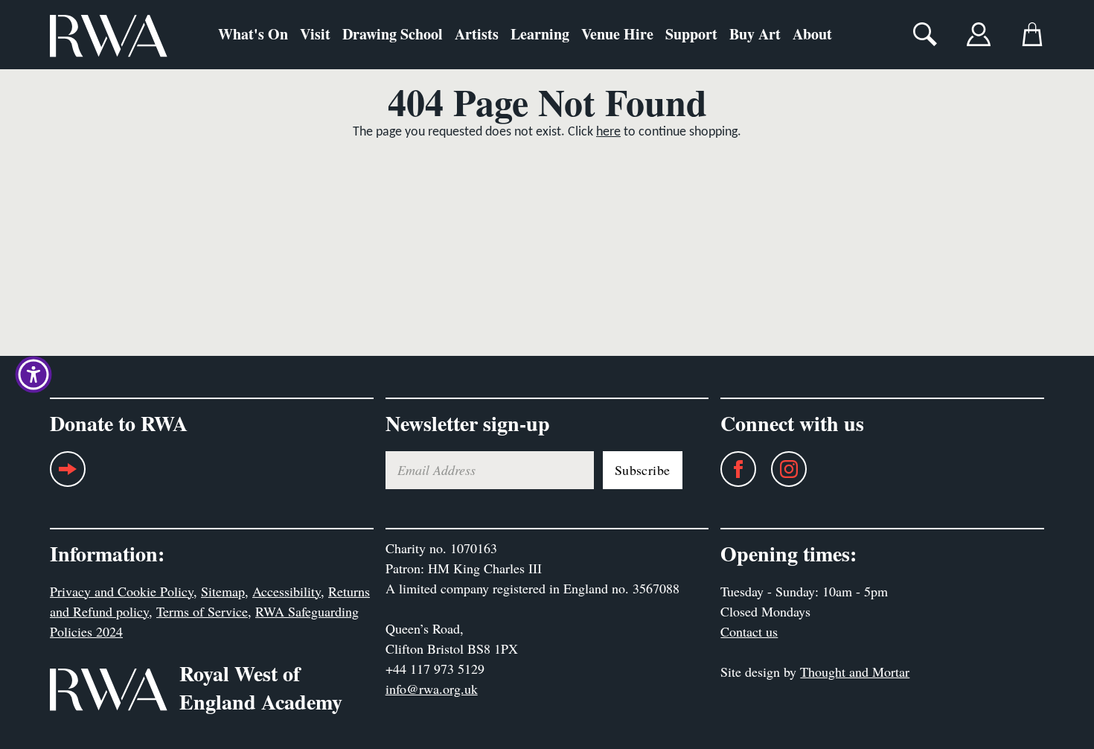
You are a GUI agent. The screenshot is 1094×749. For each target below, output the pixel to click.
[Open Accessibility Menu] (33, 374)
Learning (540, 34)
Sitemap (223, 591)
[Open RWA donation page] (68, 475)
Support (691, 34)
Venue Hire (617, 34)
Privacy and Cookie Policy (121, 591)
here (608, 132)
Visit (315, 34)
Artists (477, 34)
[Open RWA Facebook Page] (731, 469)
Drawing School (392, 34)
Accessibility (286, 591)
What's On (253, 34)
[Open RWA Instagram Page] (781, 469)
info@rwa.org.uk (432, 689)
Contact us (749, 631)
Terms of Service (202, 611)
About (812, 34)
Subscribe (643, 470)
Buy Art (755, 34)
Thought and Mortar (854, 672)
